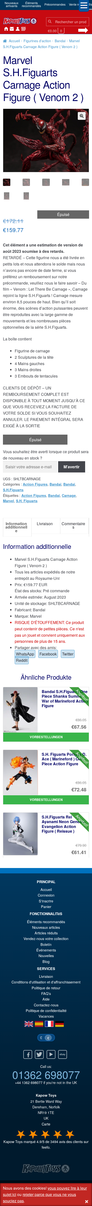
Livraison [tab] (45, 523)
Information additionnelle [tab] (16, 527)
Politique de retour (46, 987)
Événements (46, 949)
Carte (46, 1123)
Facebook (48, 654)
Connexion (17, 29)
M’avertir (71, 467)
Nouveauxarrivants (11, 4)
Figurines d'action (37, 40)
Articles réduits (46, 932)
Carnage (69, 495)
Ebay (62, 1054)
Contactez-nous (11, 29)
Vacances (46, 1016)
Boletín (46, 944)
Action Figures (35, 484)
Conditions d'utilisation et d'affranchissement (46, 981)
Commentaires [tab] (73, 525)
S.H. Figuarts (27, 500)
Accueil (5, 29)
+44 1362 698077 (28, 1082)
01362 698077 (46, 1074)
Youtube (51, 1054)
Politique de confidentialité (46, 1010)
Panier (46, 906)
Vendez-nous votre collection (46, 938)
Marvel (8, 500)
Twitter (67, 654)
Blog (46, 961)
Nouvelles (23, 29)
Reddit (21, 660)
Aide (46, 999)
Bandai (60, 40)
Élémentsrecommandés (31, 4)
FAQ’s (46, 993)
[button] (82, 116)
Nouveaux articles (46, 927)
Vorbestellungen (46, 737)
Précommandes (55, 4)
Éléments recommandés (46, 921)
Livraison (46, 976)
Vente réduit (77, 4)
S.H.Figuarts (13, 489)
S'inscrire (46, 900)
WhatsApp (25, 654)
